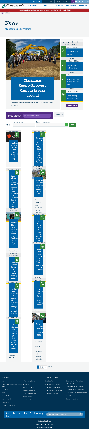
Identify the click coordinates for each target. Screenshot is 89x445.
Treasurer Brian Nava (72, 399)
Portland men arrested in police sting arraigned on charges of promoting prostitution (16, 301)
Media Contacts (27, 400)
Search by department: (43, 122)
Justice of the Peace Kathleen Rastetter (76, 392)
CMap (3, 392)
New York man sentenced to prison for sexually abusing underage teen (40, 261)
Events (51, 1)
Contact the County (7, 396)
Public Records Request (8, 405)
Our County (71, 6)
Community (32, 6)
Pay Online (4, 389)
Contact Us (66, 1)
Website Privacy (27, 396)
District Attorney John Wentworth (75, 389)
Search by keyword (18, 122)
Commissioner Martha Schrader (54, 390)
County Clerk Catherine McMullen (75, 386)
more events (72, 105)
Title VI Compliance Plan (29, 393)
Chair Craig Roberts (50, 381)
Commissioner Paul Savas (52, 387)
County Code (5, 402)
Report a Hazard (6, 399)
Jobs (44, 1)
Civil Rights (26, 384)
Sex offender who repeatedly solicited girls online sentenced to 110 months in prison (15, 337)
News (58, 1)
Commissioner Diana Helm (52, 384)
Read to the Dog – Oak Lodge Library (72, 97)
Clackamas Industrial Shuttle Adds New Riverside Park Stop (15, 151)
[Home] (13, 6)
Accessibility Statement (29, 390)
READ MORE (66, 10)
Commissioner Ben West (52, 393)
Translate (38, 1)
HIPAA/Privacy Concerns (30, 381)
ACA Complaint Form (28, 387)
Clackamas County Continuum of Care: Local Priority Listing (15, 270)
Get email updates (44, 421)
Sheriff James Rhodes (72, 396)
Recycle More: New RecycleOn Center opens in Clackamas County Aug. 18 (15, 234)
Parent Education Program (72, 53)
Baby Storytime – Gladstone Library (72, 67)
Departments (57, 6)
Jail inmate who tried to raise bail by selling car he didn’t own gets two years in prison (39, 237)
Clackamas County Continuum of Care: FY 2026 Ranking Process (41, 296)
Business (44, 6)
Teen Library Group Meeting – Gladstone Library (73, 81)
